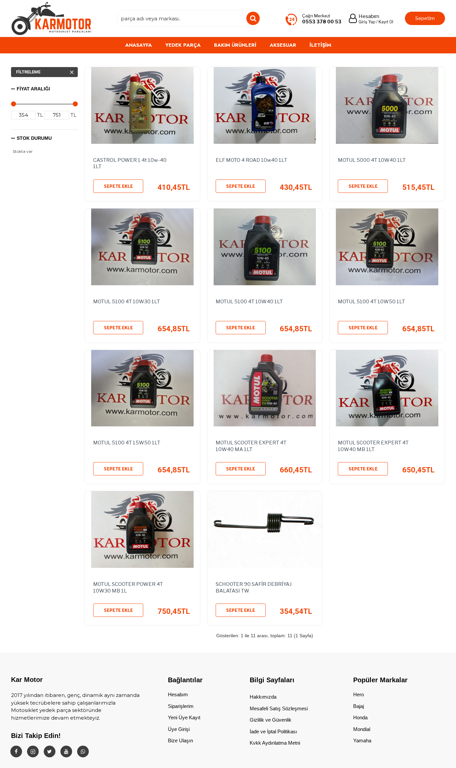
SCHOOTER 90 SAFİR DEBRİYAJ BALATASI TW (253, 587)
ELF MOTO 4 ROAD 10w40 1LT (251, 160)
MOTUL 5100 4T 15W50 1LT (127, 443)
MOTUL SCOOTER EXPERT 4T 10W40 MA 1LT (251, 446)
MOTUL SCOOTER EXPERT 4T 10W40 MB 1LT (373, 446)
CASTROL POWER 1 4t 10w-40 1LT (130, 163)
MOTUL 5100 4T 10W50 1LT (371, 302)
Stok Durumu (34, 138)
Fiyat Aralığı (33, 88)
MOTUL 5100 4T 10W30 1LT (127, 302)
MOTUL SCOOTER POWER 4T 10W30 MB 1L (128, 587)
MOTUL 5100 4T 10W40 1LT (249, 302)
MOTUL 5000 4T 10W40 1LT (372, 160)
